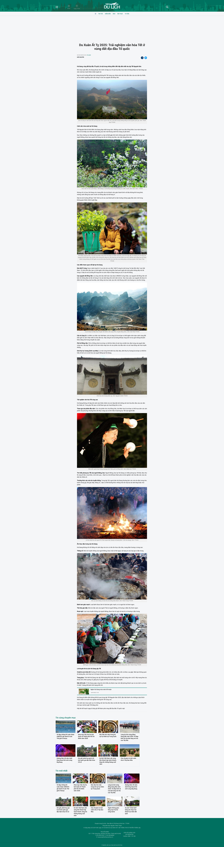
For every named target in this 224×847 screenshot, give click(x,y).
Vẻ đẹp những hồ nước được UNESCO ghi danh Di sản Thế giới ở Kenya (65, 736)
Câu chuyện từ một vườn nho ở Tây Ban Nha (128, 759)
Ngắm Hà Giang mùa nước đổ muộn (101, 689)
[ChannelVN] (112, 6)
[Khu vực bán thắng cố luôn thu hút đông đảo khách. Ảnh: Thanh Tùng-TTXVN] (112, 576)
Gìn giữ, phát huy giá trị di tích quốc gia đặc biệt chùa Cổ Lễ (86, 760)
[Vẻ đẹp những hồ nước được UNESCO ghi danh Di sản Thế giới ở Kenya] (65, 726)
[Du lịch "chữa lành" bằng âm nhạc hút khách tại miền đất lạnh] (131, 801)
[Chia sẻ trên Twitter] (145, 58)
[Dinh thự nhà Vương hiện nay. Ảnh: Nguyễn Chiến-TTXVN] (112, 375)
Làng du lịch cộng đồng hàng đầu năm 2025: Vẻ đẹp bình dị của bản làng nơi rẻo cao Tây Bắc (129, 737)
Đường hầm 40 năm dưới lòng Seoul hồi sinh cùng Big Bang (64, 760)
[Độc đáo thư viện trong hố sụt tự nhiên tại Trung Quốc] (108, 726)
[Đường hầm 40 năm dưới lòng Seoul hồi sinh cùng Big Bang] (65, 750)
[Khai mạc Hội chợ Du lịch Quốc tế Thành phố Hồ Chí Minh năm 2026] (87, 726)
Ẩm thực (120, 14)
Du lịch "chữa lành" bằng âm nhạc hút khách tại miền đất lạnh (131, 811)
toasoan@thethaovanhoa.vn (105, 837)
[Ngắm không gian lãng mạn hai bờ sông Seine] (114, 801)
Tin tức (100, 14)
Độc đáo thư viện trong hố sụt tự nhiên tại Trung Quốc (107, 735)
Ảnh (114, 14)
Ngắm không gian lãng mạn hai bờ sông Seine (113, 810)
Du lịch (89, 55)
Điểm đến (108, 14)
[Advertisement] (112, 28)
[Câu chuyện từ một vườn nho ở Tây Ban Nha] (129, 750)
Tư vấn (127, 14)
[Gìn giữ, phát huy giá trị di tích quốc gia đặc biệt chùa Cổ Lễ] (87, 750)
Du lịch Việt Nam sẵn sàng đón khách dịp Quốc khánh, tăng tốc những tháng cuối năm (107, 761)
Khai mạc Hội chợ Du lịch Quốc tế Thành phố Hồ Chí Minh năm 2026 (86, 736)
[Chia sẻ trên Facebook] (142, 58)
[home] (95, 14)
